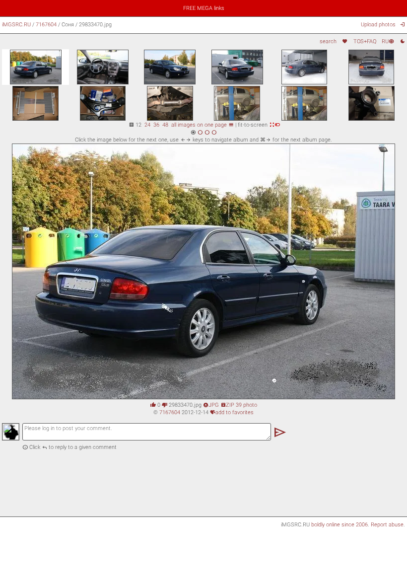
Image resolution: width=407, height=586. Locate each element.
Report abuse (387, 524)
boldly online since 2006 (339, 524)
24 (147, 124)
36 (156, 124)
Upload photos (378, 24)
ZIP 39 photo (238, 404)
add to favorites (232, 412)
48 (165, 124)
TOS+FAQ (364, 41)
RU (388, 41)
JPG (211, 404)
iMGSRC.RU (16, 24)
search (328, 41)
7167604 (46, 24)
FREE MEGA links (203, 7)
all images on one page (202, 124)
